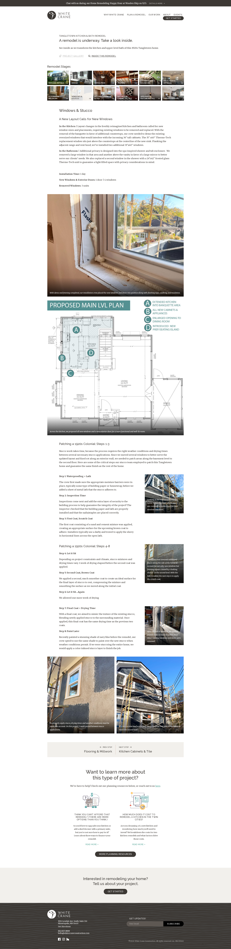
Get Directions (64, 926)
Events (178, 15)
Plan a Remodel (136, 15)
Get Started (173, 18)
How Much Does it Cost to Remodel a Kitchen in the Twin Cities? (139, 817)
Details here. (156, 3)
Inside (104, 56)
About (167, 15)
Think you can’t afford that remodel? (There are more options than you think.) (92, 817)
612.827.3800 (64, 931)
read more (91, 844)
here (157, 786)
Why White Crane (114, 15)
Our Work (154, 15)
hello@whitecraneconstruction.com (73, 933)
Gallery (73, 56)
